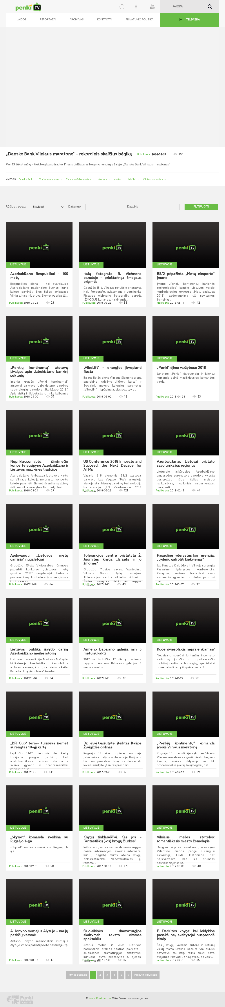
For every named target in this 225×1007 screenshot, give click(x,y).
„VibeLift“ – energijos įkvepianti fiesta (112, 370)
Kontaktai (104, 19)
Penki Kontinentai (100, 998)
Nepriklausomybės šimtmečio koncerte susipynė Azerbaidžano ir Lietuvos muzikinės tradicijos (39, 466)
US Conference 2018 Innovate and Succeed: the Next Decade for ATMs (112, 466)
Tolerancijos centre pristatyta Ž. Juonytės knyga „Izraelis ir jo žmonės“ (112, 560)
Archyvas (76, 19)
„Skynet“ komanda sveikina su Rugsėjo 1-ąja (39, 839)
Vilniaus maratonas (49, 179)
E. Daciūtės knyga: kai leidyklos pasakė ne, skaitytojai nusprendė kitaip (186, 935)
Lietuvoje (18, 264)
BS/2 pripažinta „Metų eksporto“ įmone (186, 276)
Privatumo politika (139, 19)
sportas (118, 179)
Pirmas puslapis (77, 975)
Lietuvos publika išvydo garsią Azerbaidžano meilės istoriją (39, 652)
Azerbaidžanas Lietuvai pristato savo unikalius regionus (186, 464)
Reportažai (48, 19)
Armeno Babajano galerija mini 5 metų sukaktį (112, 652)
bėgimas (102, 179)
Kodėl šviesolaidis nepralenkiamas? (186, 650)
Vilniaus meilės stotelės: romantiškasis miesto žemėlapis (186, 839)
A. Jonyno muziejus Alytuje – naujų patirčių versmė (39, 933)
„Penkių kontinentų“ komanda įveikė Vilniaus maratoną (186, 745)
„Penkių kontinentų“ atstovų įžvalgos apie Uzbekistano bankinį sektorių (39, 372)
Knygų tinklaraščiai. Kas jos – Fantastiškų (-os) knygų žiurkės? (112, 839)
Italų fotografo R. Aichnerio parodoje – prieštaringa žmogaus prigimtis (112, 278)
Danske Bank (26, 179)
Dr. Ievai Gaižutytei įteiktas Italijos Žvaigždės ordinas (112, 745)
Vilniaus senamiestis (154, 179)
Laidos (21, 19)
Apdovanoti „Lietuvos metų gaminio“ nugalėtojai (39, 558)
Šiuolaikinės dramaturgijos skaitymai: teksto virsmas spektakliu (112, 935)
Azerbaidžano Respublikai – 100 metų (39, 276)
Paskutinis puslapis (145, 975)
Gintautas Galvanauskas (78, 179)
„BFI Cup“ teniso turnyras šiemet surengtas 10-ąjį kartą (39, 745)
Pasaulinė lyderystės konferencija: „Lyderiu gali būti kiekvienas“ (186, 558)
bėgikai (132, 179)
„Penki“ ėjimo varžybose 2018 (181, 368)
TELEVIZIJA (193, 19)
